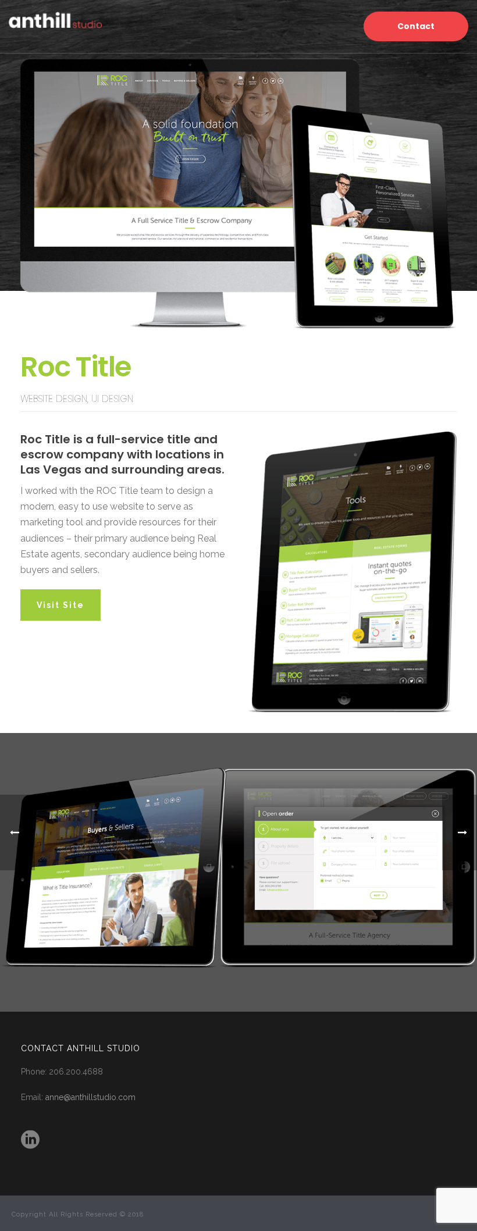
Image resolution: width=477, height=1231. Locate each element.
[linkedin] (30, 1140)
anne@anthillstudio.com (90, 1097)
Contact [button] (416, 26)
